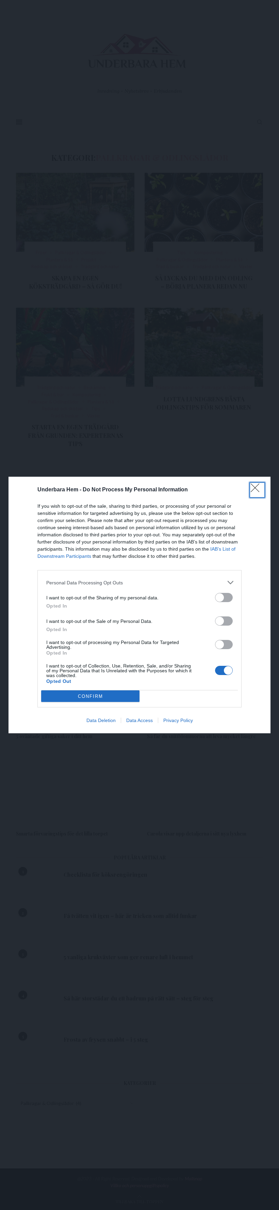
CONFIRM (90, 696)
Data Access (139, 720)
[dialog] (139, 605)
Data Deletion (101, 720)
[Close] (257, 490)
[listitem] (139, 582)
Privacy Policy (178, 720)
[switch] (224, 597)
